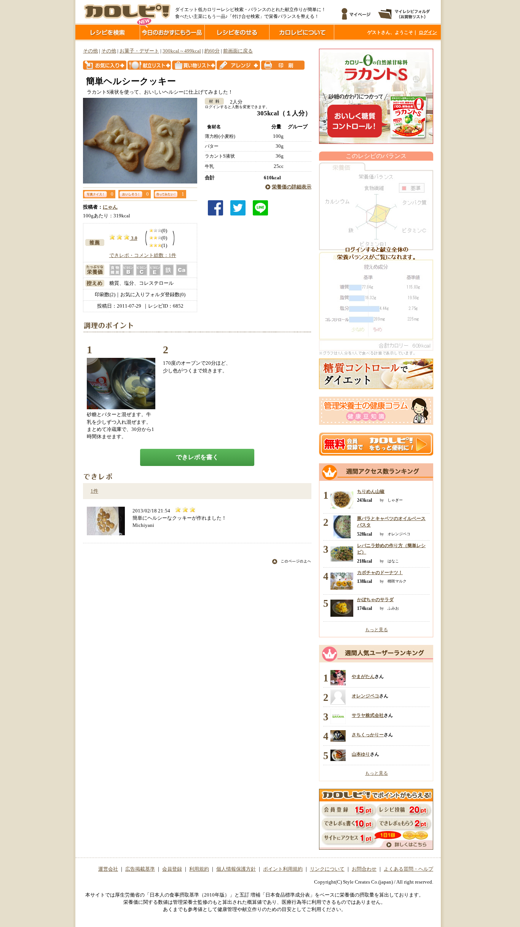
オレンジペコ (365, 696)
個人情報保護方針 (236, 869)
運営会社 (108, 869)
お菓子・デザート (139, 51)
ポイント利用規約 (283, 869)
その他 (90, 51)
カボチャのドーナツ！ (380, 572)
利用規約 (199, 869)
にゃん (110, 207)
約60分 (212, 51)
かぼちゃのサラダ (375, 599)
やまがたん (363, 676)
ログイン (428, 32)
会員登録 (172, 869)
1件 (94, 491)
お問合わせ (364, 869)
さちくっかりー (368, 734)
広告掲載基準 (140, 869)
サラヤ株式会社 (368, 715)
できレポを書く (197, 457)
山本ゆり (361, 754)
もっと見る (376, 629)
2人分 (233, 102)
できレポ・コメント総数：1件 (142, 255)
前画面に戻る (238, 51)
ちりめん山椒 (370, 491)
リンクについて (327, 869)
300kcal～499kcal (182, 51)
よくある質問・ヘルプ (408, 869)
